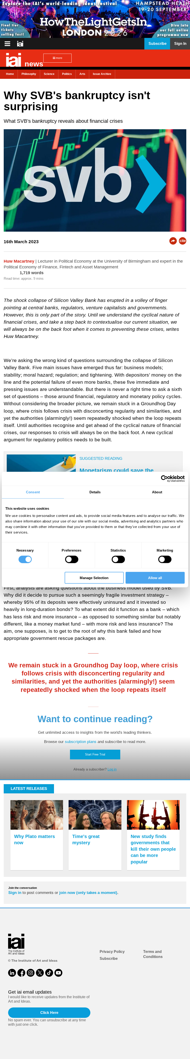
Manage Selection (94, 578)
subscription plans (80, 742)
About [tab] (157, 492)
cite (183, 241)
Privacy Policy (112, 952)
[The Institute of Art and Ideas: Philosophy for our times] (7, 43)
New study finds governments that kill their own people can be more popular (153, 849)
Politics (67, 74)
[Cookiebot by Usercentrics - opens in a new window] (164, 478)
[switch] (71, 559)
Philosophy (29, 74)
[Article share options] (173, 241)
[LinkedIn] (12, 973)
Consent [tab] (33, 492)
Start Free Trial (95, 754)
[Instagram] (31, 973)
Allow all (155, 578)
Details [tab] (95, 492)
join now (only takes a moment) (88, 892)
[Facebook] (21, 973)
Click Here (49, 1013)
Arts (82, 74)
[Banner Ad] (95, 19)
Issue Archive (102, 74)
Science (49, 74)
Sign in (14, 892)
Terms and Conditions (153, 954)
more (58, 58)
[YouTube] (58, 973)
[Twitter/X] (40, 973)
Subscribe (109, 959)
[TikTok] (49, 973)
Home (10, 74)
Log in (112, 769)
